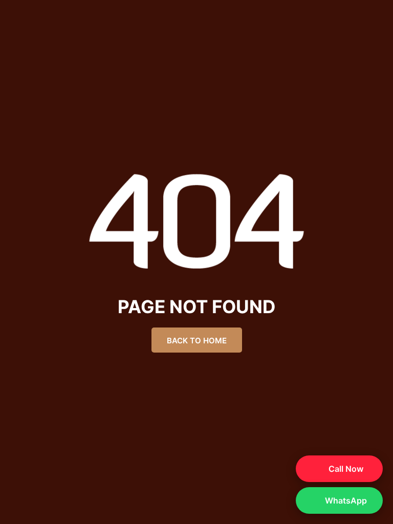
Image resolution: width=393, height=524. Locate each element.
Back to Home (197, 340)
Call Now (344, 469)
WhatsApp (345, 500)
